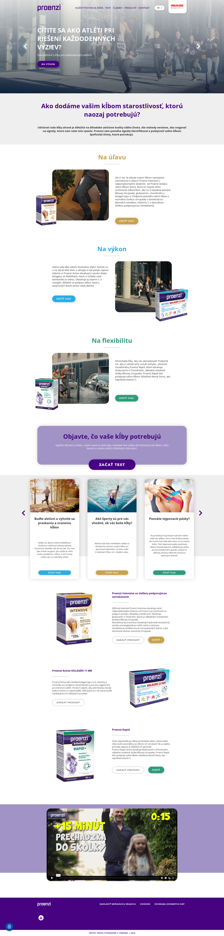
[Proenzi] (49, 7)
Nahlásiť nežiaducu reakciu (118, 904)
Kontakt (144, 7)
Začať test (112, 464)
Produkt (130, 7)
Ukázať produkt (128, 640)
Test (108, 7)
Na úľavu (48, 64)
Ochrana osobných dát (170, 904)
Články (117, 7)
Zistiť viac (126, 221)
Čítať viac (54, 572)
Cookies (145, 904)
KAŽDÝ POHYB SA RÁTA (89, 7)
